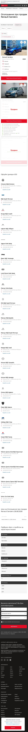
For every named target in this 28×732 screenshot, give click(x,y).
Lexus (2, 671)
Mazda (20, 671)
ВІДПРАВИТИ (14, 626)
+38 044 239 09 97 (7, 202)
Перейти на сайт (6, 189)
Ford (11, 667)
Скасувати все (18, 24)
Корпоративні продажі (6, 694)
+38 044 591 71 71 (7, 396)
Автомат (4, 571)
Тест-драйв (3, 702)
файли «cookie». (9, 722)
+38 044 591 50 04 (7, 470)
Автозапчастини (18, 686)
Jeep (11, 669)
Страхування (4, 700)
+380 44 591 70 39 (7, 217)
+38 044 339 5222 (7, 321)
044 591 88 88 (6, 351)
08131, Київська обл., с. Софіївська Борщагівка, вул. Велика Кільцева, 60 (12, 438)
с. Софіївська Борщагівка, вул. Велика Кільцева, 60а (12, 200)
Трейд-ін (17, 696)
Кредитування (4, 696)
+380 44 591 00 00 (7, 277)
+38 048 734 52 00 (7, 485)
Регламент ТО (4, 684)
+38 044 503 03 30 (7, 425)
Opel (20, 673)
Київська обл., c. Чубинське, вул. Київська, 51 (12, 230)
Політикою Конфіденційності (13, 724)
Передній (4, 561)
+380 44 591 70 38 (7, 232)
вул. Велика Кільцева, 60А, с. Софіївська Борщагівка (12, 394)
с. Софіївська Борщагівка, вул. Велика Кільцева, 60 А (12, 423)
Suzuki (20, 675)
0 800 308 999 (22, 632)
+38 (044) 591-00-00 (8, 247)
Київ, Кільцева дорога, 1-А (9, 245)
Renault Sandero (7, 57)
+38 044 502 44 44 (7, 306)
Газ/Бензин (4, 553)
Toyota (2, 677)
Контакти (3, 716)
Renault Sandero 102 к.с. (8, 101)
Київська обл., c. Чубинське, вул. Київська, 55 (12, 379)
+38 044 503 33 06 (7, 440)
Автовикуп (17, 698)
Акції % (2, 710)
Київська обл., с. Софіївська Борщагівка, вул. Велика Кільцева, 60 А (12, 349)
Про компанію (4, 708)
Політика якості (18, 712)
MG (1, 673)
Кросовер (4, 540)
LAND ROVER (22, 669)
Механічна (4, 568)
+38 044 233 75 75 (7, 262)
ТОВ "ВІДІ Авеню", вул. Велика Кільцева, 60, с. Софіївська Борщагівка (12, 409)
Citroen (2, 667)
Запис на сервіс (18, 684)
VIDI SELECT (3, 698)
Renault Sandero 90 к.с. (8, 59)
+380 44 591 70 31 (7, 381)
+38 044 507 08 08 (7, 291)
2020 (3, 585)
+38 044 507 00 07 (7, 366)
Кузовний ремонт (5, 686)
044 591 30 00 (6, 410)
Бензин (3, 547)
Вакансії (3, 714)
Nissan (11, 673)
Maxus (11, 671)
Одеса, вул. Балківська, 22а (9, 483)
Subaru (11, 675)
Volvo (11, 677)
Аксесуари (3, 688)
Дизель (3, 550)
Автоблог (17, 710)
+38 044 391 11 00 (7, 500)
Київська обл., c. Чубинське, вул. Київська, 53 (12, 215)
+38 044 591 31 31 (7, 455)
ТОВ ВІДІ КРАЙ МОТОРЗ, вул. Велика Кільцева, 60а (12, 304)
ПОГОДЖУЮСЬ (13, 727)
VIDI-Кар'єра (17, 714)
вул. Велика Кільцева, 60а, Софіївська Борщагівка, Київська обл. (12, 260)
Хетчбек (4, 537)
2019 (3, 588)
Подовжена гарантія (19, 700)
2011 (3, 591)
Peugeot (3, 675)
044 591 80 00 (6, 187)
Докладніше (3, 2)
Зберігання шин (18, 688)
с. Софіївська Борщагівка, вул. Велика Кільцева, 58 (12, 290)
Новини (2, 712)
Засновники (17, 708)
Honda (20, 667)
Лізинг (16, 694)
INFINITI (2, 669)
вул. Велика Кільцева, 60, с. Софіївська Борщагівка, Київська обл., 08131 (12, 185)
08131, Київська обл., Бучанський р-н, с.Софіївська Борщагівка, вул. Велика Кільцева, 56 (12, 468)
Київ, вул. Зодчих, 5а (8, 498)
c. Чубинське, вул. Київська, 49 (10, 453)
